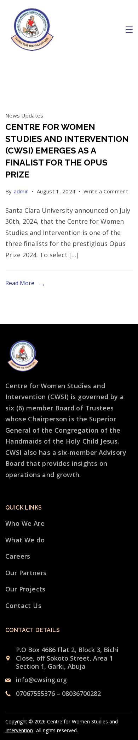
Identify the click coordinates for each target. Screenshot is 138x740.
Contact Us (23, 605)
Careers (17, 556)
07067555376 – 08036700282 (58, 693)
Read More (19, 283)
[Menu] (129, 29)
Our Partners (26, 572)
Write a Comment (106, 192)
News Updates (24, 115)
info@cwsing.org (41, 679)
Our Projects (25, 589)
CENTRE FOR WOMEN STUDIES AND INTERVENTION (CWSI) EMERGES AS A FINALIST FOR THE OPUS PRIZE (67, 150)
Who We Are (25, 523)
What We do (25, 540)
